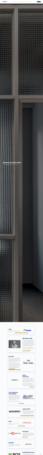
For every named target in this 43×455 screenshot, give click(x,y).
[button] (13, 1)
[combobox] (40, 454)
